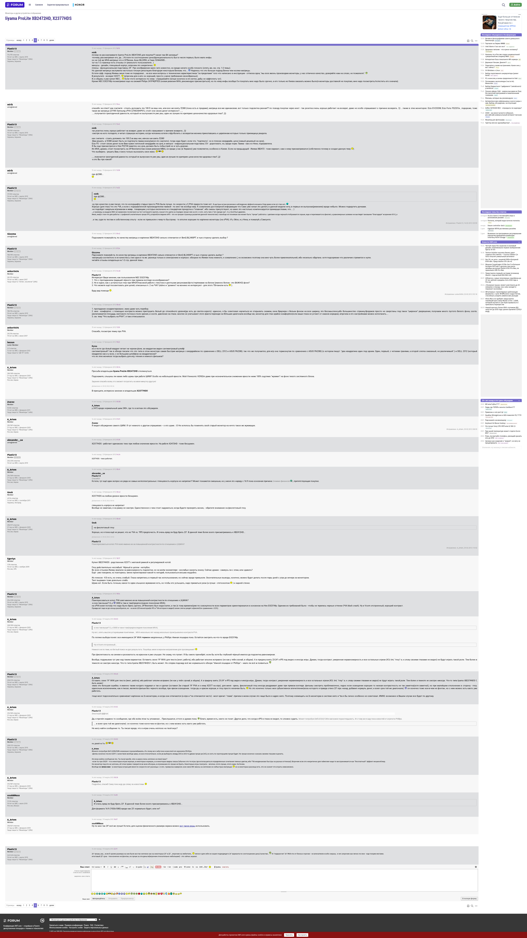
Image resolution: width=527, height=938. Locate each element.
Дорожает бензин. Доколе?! (496, 62)
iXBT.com (53, 931)
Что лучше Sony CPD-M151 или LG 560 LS (500, 426)
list (169, 867)
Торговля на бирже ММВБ (495, 43)
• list (164, 867)
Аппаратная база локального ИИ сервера (501, 59)
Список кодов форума (82, 871)
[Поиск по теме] (472, 40)
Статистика (98, 925)
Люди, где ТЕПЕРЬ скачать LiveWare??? (500, 407)
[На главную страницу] (14, 5)
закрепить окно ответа (82, 876)
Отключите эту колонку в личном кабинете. (499, 447)
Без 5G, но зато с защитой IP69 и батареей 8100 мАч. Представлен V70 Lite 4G (501, 260)
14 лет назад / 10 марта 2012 (105, 795)
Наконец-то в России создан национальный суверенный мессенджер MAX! (502, 55)
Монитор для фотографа (495, 120)
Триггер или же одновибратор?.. (498, 123)
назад (19, 40)
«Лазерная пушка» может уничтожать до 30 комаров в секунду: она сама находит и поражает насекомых (502, 287)
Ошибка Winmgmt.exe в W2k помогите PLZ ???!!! (503, 415)
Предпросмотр (127, 898)
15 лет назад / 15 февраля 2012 (106, 48)
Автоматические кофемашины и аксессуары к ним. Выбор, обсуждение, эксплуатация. (503, 102)
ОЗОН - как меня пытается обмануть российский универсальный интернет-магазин (503, 114)
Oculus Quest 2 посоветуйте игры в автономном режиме (501, 217)
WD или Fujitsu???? (492, 404)
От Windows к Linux (492, 70)
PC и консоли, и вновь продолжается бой (501, 78)
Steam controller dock (496, 226)
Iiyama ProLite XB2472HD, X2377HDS (38, 18)
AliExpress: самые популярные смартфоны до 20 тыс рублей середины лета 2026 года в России (503, 280)
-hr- (193, 867)
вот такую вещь (187, 826)
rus (197, 867)
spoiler (139, 867)
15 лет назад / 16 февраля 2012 (106, 124)
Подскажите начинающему (495, 420)
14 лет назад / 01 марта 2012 (105, 619)
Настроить (302, 935)
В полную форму (469, 898)
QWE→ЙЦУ (203, 867)
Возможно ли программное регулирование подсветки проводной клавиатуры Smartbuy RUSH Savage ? (504, 235)
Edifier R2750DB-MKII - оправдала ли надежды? (503, 108)
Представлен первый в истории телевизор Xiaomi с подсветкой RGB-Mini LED (502, 274)
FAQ (91, 925)
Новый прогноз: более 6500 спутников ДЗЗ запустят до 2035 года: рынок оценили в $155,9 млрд (503, 309)
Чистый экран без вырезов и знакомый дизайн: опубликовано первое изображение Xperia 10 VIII (502, 248)
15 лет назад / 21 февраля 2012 (106, 234)
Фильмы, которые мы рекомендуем (499, 98)
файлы (218, 867)
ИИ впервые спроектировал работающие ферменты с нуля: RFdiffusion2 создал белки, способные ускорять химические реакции (502, 294)
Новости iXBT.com (489, 242)
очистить (225, 867)
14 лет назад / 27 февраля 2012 (106, 342)
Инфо (466, 48)
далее (51, 40)
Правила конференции (74, 925)
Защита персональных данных (96, 927)
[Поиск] (503, 4)
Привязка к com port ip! (494, 412)
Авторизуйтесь (98, 898)
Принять (289, 935)
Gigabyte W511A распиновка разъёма (502, 229)
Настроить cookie (76, 927)
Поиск (86, 925)
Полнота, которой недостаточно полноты (504, 221)
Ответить (473, 48)
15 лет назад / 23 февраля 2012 (106, 271)
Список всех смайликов (81, 872)
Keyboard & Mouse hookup (495, 423)
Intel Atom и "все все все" (495, 47)
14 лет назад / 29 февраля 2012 (106, 367)
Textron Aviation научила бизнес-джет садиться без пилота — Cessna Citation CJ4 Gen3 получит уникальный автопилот (501, 254)
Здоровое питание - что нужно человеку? (501, 50)
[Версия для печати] (468, 40)
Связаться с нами (56, 925)
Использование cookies (58, 927)
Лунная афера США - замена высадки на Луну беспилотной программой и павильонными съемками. (503, 93)
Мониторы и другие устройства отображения (23, 13)
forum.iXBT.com (101, 931)
